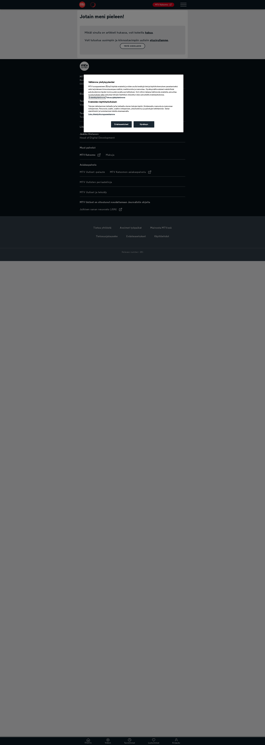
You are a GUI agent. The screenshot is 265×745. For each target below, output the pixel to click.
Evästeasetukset (121, 124)
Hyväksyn (144, 124)
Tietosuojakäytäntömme (115, 97)
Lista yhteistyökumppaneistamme (101, 114)
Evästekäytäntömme (97, 97)
